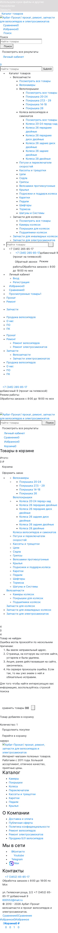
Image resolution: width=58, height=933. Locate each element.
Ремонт (11, 301)
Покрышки (16, 782)
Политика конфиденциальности (29, 826)
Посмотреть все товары (35, 81)
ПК (8, 328)
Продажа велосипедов (21, 317)
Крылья (13, 805)
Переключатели (19, 790)
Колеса (13, 786)
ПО (8, 324)
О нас (10, 321)
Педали (13, 801)
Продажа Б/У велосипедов (26, 838)
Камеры (14, 778)
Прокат (11, 297)
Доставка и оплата (21, 818)
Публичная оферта (21, 822)
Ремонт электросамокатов (30, 346)
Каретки (14, 798)
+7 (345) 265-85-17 (27, 252)
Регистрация (21, 282)
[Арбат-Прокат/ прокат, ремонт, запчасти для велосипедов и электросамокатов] (29, 748)
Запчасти (12, 309)
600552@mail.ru (12, 900)
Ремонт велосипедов (26, 343)
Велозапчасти (22, 354)
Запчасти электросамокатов (31, 358)
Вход (16, 278)
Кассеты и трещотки (22, 794)
